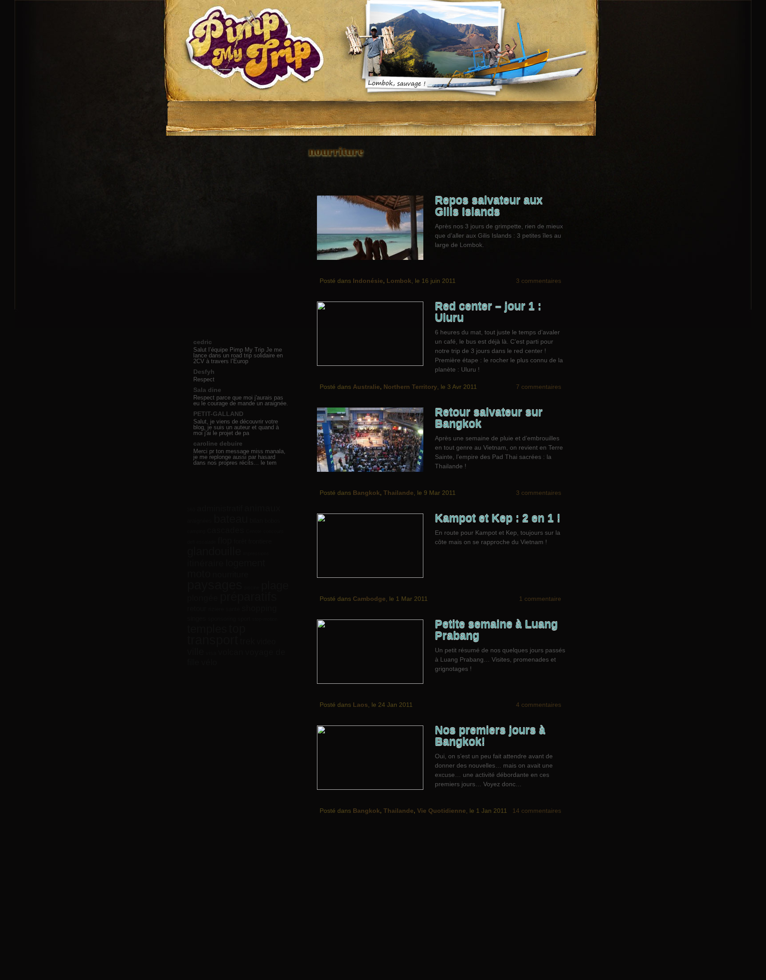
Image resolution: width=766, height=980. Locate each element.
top (237, 628)
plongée (202, 598)
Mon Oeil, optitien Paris (463, 901)
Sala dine (207, 389)
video (266, 641)
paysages (214, 584)
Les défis (366, 113)
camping (196, 531)
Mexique (239, 260)
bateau (231, 518)
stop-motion (264, 619)
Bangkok (366, 492)
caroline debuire (217, 443)
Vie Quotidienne (441, 810)
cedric (202, 341)
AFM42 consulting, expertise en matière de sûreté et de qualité (528, 901)
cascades (225, 530)
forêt (240, 541)
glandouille (214, 551)
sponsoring (222, 618)
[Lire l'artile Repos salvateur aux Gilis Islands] (373, 228)
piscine (251, 587)
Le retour (239, 250)
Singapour (239, 270)
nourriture (230, 574)
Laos (360, 704)
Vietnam (239, 229)
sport (244, 618)
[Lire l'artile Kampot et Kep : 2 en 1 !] (373, 546)
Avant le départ (239, 178)
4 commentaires (538, 704)
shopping (259, 608)
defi (191, 542)
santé (233, 609)
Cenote (254, 531)
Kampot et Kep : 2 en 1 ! (497, 518)
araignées (199, 520)
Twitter (521, 108)
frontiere (260, 541)
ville (195, 651)
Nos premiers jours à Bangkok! (490, 736)
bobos (272, 520)
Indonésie (368, 280)
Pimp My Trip (250, 50)
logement (245, 562)
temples (207, 629)
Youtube (537, 108)
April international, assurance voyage (263, 901)
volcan (230, 652)
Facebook (504, 108)
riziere (216, 609)
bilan (256, 520)
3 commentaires (538, 280)
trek (247, 641)
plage (275, 585)
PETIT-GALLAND (218, 413)
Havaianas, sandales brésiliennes (325, 901)
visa (211, 653)
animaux (262, 508)
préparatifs (248, 597)
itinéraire (205, 563)
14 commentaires (536, 810)
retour (197, 608)
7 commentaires (538, 386)
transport (212, 640)
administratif (219, 508)
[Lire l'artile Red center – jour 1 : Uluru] (373, 334)
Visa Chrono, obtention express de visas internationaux (395, 901)
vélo (209, 662)
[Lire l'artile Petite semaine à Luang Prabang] (373, 651)
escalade (206, 542)
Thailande (398, 492)
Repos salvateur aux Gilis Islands (489, 206)
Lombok (399, 280)
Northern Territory (410, 386)
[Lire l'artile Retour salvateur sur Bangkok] (373, 440)
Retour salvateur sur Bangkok (489, 418)
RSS (554, 108)
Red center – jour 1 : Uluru (488, 312)
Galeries (411, 113)
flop (225, 540)
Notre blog (201, 113)
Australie (366, 386)
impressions (256, 553)
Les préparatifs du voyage (310, 113)
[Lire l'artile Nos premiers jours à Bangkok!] (373, 757)
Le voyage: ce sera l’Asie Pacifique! (252, 113)
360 (191, 509)
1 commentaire (540, 598)
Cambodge (369, 598)
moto (199, 574)
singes (196, 618)
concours (273, 531)
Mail (570, 108)
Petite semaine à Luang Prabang (496, 630)
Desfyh (204, 371)
